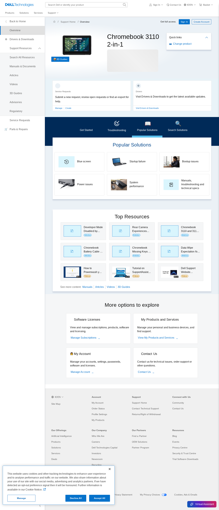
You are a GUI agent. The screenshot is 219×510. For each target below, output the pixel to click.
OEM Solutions (139, 442)
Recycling (97, 465)
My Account (98, 402)
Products (55, 442)
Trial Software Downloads (185, 459)
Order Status (98, 408)
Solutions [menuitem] (24, 13)
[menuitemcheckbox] (22, 48)
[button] (156, 4)
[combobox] (86, 4)
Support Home (68, 21)
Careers (96, 442)
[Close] (109, 469)
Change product (182, 43)
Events (175, 442)
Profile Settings (99, 414)
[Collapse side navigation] (40, 505)
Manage (59, 108)
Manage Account (80, 372)
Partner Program (140, 447)
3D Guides (62, 59)
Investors (96, 453)
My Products (98, 420)
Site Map (55, 404)
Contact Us (144, 372)
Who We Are (98, 436)
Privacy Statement (123, 494)
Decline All (76, 498)
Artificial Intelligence (61, 436)
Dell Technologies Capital (105, 447)
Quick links (175, 37)
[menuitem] (53, 13)
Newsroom (97, 459)
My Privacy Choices (150, 494)
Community (178, 402)
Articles (99, 287)
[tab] (86, 127)
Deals (54, 459)
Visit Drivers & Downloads (147, 108)
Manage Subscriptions (84, 337)
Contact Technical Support (145, 408)
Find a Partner (139, 436)
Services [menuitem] (38, 13)
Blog (174, 436)
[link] (173, 4)
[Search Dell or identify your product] (124, 4)
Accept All (99, 498)
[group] (91, 97)
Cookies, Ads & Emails (185, 494)
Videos (111, 287)
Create (68, 108)
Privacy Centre (179, 447)
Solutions (56, 447)
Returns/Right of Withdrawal (146, 414)
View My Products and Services (156, 337)
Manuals (87, 287)
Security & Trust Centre (184, 453)
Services (55, 453)
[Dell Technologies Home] (19, 4)
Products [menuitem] (9, 13)
